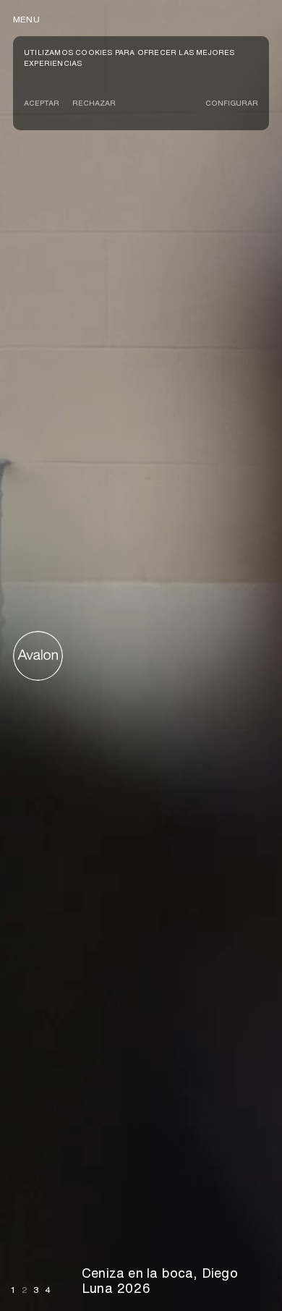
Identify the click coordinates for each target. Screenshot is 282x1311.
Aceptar (41, 103)
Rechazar (94, 103)
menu (26, 19)
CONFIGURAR (231, 103)
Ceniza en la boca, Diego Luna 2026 (160, 1280)
